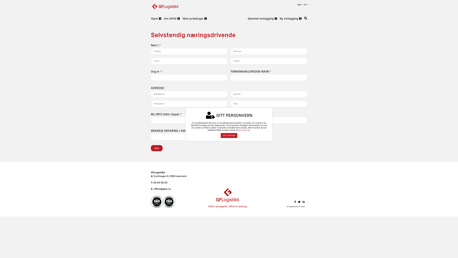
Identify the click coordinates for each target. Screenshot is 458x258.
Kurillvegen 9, (161, 176)
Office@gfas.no (162, 188)
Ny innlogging (289, 18)
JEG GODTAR (229, 135)
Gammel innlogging (261, 18)
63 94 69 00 (160, 182)
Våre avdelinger (192, 18)
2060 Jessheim (178, 176)
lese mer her (244, 130)
